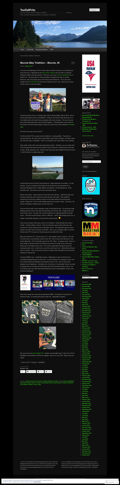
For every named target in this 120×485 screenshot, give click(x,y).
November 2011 (86, 453)
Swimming (50, 381)
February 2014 (86, 399)
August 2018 (85, 298)
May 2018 (84, 302)
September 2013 (86, 409)
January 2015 (86, 377)
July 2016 (85, 342)
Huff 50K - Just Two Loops (89, 261)
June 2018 (85, 300)
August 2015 (85, 364)
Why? (52, 49)
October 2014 (86, 383)
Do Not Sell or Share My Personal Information (73, 478)
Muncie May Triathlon (48, 73)
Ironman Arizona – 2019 (89, 127)
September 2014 (86, 385)
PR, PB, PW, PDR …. (88, 243)
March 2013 (85, 421)
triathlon (30, 384)
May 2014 (84, 393)
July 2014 (85, 389)
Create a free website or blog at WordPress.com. (48, 478)
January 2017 (86, 330)
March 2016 (85, 350)
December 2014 (86, 379)
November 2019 (86, 288)
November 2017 (86, 312)
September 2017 (86, 316)
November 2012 (86, 429)
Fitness (32, 381)
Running (45, 381)
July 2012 (85, 437)
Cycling (27, 381)
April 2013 (85, 419)
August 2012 (85, 435)
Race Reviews (38, 381)
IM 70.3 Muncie (34, 82)
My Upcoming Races (41, 49)
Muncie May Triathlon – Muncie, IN (40, 62)
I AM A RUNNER (86, 255)
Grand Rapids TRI (38, 353)
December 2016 (86, 332)
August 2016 (85, 340)
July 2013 (85, 413)
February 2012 (86, 447)
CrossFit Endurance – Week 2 (90, 263)
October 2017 (86, 314)
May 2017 (84, 324)
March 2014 (85, 397)
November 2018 (86, 296)
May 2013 (84, 417)
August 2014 (85, 387)
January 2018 (86, 308)
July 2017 (85, 320)
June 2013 (85, 415)
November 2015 (86, 358)
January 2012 (86, 449)
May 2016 (84, 346)
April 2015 (85, 372)
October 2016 (86, 336)
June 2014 (85, 391)
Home (22, 49)
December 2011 (86, 451)
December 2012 (86, 427)
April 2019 (85, 292)
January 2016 (86, 354)
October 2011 (86, 455)
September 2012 (86, 433)
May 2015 (84, 370)
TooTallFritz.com (87, 135)
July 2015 (85, 366)
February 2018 (86, 306)
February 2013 (86, 423)
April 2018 (85, 304)
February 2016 (86, 352)
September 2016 (86, 338)
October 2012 (86, 431)
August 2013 (85, 411)
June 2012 (85, 439)
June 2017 (85, 322)
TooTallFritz (27, 10)
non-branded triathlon (47, 383)
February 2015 (86, 375)
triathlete (25, 384)
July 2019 (85, 290)
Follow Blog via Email (89, 151)
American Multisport (63, 75)
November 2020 (86, 284)
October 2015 (86, 360)
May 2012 (84, 441)
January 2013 (86, 425)
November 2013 (86, 405)
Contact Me (30, 49)
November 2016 (86, 334)
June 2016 (85, 344)
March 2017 (85, 326)
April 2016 (85, 348)
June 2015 (85, 368)
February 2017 (86, 328)
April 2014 (85, 395)
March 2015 (85, 373)
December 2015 (86, 356)
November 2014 (86, 381)
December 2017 (86, 310)
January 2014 (86, 401)
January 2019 (86, 294)
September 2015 (86, 362)
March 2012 (85, 445)
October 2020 (86, 286)
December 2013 (86, 403)
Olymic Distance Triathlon (60, 383)
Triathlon (56, 381)
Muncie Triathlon (36, 383)
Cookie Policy (37, 482)
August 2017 (85, 318)
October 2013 (86, 407)
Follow (85, 166)
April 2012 (85, 443)
